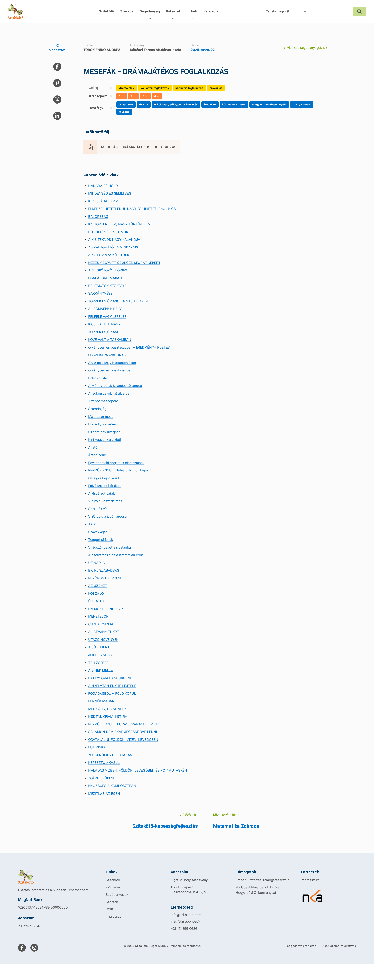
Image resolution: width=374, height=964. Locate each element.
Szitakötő (113, 880)
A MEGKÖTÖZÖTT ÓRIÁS (107, 270)
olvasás (124, 111)
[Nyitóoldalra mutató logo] (53, 876)
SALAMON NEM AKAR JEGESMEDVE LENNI (122, 732)
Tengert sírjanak (100, 540)
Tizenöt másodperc (103, 401)
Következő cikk (224, 815)
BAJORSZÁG (98, 217)
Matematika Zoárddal (236, 826)
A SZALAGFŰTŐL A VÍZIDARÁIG (113, 247)
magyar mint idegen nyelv (269, 104)
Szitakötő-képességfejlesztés (165, 826)
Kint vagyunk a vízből (104, 440)
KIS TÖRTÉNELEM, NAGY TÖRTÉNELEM (119, 224)
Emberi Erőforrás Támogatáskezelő (262, 880)
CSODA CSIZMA (100, 624)
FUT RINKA (97, 747)
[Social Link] (22, 948)
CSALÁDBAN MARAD (105, 278)
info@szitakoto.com (186, 915)
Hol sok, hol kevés (102, 424)
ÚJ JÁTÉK (96, 601)
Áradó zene (97, 455)
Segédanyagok (117, 894)
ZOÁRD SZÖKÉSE (101, 778)
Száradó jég (97, 409)
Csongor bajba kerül (103, 478)
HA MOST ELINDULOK (105, 609)
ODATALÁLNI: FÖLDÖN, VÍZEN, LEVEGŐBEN (123, 740)
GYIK (109, 909)
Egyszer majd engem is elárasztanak (116, 463)
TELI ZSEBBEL (99, 663)
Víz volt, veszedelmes (105, 501)
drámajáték (126, 88)
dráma (143, 104)
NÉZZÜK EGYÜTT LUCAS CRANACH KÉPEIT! (123, 724)
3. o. (145, 96)
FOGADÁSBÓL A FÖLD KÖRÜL (112, 693)
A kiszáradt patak (101, 493)
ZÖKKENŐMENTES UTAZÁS (110, 755)
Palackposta (97, 378)
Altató (92, 447)
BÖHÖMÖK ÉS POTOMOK (108, 232)
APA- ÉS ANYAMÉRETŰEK (108, 255)
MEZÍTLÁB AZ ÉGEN (104, 793)
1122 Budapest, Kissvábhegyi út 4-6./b (188, 889)
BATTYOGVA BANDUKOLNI (109, 678)
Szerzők (112, 902)
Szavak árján (98, 532)
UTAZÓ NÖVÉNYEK (103, 640)
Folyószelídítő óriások (104, 486)
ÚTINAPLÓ (96, 563)
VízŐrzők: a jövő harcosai (107, 516)
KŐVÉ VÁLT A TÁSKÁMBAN (109, 340)
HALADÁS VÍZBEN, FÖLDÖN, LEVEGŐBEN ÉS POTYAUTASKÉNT (138, 770)
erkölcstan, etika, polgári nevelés (176, 104)
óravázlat (216, 88)
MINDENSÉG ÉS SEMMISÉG (109, 193)
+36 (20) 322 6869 (185, 922)
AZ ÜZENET (97, 586)
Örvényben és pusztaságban (110, 370)
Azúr (91, 524)
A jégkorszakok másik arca (108, 393)
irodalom (210, 104)
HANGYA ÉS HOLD (103, 186)
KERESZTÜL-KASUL (104, 763)
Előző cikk (190, 815)
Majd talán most (100, 417)
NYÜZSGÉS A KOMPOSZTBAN (112, 786)
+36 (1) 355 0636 (184, 929)
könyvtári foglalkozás (155, 88)
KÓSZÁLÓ (96, 593)
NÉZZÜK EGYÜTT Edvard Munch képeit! (119, 470)
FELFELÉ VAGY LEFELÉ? (107, 317)
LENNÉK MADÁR (101, 701)
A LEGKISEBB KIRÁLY (105, 309)
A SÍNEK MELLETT (102, 670)
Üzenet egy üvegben (104, 432)
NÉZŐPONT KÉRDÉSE (105, 578)
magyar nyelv (302, 104)
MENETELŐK (98, 616)
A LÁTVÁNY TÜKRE (103, 632)
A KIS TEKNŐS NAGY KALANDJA (114, 239)
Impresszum (115, 916)
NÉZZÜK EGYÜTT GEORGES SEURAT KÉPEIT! (124, 263)
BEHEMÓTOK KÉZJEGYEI (107, 286)
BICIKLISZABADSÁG (103, 570)
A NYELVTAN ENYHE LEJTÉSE (112, 686)
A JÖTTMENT (99, 647)
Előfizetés (113, 887)
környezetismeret (234, 104)
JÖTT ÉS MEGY (100, 655)
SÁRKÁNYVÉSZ (100, 293)
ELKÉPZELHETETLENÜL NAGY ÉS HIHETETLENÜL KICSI (132, 209)
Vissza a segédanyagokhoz (307, 48)
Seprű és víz (97, 509)
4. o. (157, 96)
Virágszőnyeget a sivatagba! (110, 547)
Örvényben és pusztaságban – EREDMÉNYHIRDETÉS (129, 347)
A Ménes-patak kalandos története (115, 386)
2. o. (133, 96)
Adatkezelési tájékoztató (339, 946)
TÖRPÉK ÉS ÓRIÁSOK (105, 332)
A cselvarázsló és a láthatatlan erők (115, 555)
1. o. (121, 96)
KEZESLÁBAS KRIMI (103, 201)
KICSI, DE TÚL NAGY (104, 324)
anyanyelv (126, 104)
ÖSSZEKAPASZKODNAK (107, 355)
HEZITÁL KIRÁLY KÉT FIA (107, 716)
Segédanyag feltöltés (301, 946)
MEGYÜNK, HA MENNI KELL (110, 709)
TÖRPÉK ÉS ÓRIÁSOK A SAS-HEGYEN (118, 301)
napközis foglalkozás (189, 88)
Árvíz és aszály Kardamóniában (112, 363)
